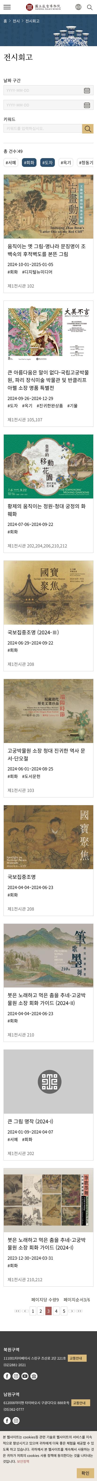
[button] (7, 7)
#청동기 (86, 162)
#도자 (47, 162)
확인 (85, 1473)
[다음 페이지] (71, 1311)
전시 (16, 21)
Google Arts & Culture (33, 1376)
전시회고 (32, 21)
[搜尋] (90, 7)
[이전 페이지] (25, 1311)
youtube (24, 1376)
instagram (16, 1376)
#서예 (11, 162)
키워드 (10, 119)
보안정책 (23, 1461)
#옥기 (66, 162)
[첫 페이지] (18, 1311)
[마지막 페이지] (79, 1311)
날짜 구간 (12, 80)
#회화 (29, 162)
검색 (87, 128)
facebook (7, 1376)
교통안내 (76, 1358)
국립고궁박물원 (43, 7)
